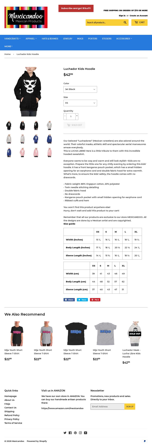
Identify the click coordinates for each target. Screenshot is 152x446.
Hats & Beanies (50, 38)
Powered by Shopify (37, 441)
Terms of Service (13, 423)
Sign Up (129, 407)
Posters (92, 38)
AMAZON (75, 396)
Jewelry (67, 38)
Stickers (106, 38)
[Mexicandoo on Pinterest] (75, 433)
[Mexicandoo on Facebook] (70, 433)
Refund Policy (11, 415)
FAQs (7, 404)
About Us (9, 400)
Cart (142, 22)
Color (66, 83)
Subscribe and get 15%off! (76, 8)
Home (7, 54)
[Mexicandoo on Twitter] (65, 433)
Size (66, 97)
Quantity (68, 111)
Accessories (123, 38)
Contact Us (10, 407)
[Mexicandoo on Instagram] (80, 433)
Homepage (10, 396)
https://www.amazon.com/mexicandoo (62, 408)
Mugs (80, 38)
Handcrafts (11, 38)
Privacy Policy (11, 419)
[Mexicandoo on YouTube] (85, 433)
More (7, 46)
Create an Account (139, 16)
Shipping (9, 411)
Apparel (30, 38)
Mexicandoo (18, 441)
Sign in (122, 16)
